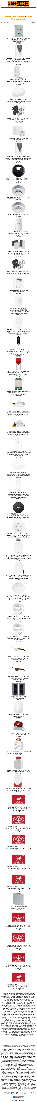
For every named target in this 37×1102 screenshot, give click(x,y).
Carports (9, 1053)
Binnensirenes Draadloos (17, 1005)
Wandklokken (31, 1087)
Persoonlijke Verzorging (27, 1073)
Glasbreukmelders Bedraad (12, 1016)
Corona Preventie (5, 1054)
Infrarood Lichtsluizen (22, 1019)
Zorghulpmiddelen (23, 1090)
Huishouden (14, 1064)
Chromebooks (16, 1053)
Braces (21, 1052)
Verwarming (13, 1087)
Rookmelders (18, 1026)
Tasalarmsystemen (17, 1029)
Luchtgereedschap (6, 1069)
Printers (6, 1075)
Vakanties (30, 1083)
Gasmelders (16, 1014)
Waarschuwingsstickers (11, 1034)
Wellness (20, 1088)
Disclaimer (11, 1092)
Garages (19, 1058)
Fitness (18, 1057)
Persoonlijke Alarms (26, 1025)
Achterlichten (22, 1045)
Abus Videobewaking (23, 993)
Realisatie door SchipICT (18, 1100)
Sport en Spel (20, 1077)
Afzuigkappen (7, 1046)
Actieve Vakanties (31, 1045)
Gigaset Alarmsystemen (27, 1014)
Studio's (33, 1079)
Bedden (27, 1049)
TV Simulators (12, 1031)
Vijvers (19, 1087)
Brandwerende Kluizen (25, 1007)
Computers (24, 1053)
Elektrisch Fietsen (11, 1056)
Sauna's (30, 1075)
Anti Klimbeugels (25, 997)
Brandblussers (30, 1005)
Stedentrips (4, 1079)
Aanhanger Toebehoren (11, 1045)
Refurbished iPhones (14, 1075)
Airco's (14, 1046)
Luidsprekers (15, 1069)
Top (31, 1093)
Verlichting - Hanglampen (7, 1086)
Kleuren (31, 1065)
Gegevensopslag (27, 1058)
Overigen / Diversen (29, 1072)
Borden (12, 1052)
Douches (3, 1056)
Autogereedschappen (22, 1048)
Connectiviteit (31, 1053)
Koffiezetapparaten (18, 1067)
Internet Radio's (22, 1064)
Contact (5, 1092)
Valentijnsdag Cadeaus (8, 1084)
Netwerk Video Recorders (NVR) (25, 1023)
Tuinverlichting (17, 1081)
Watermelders (23, 1034)
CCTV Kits (14, 1011)
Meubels (6, 1071)
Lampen (6, 1068)
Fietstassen (12, 1057)
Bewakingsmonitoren (28, 1002)
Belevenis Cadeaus (13, 1050)
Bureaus (3, 1053)
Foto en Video (31, 1057)
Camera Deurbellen (24, 1008)
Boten (16, 1052)
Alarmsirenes (31, 994)
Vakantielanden (22, 1083)
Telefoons (12, 1080)
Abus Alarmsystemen (21, 18)
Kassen (16, 1065)
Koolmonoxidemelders (12, 1020)
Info (22, 1092)
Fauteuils (28, 1056)
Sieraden (20, 1076)
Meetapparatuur (32, 1069)
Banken (15, 1049)
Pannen (14, 1073)
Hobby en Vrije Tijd (29, 1061)
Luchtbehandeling (28, 1068)
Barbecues (21, 1049)
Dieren (34, 1054)
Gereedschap (6, 1060)
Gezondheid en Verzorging (18, 1060)
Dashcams (28, 1054)
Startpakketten (29, 1077)
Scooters (14, 1076)
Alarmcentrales (13, 994)
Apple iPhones (27, 1046)
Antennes (19, 1046)
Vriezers (24, 1087)
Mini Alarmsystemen (20, 1022)
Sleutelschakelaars (8, 1028)
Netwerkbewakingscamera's (10, 1025)
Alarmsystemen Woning (28, 996)
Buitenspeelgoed (28, 1052)
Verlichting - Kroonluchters (22, 1086)
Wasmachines (13, 1088)
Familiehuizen (21, 1056)
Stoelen (10, 1079)
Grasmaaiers (30, 1060)
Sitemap (27, 1093)
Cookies (22, 1093)
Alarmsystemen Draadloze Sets (10, 996)
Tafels (7, 1080)
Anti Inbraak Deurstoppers (11, 997)
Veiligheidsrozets (23, 1031)
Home (8, 17)
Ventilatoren (18, 1084)
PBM (18, 1073)
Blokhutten (30, 1050)
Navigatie (3, 1072)
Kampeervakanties (8, 1065)
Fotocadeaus (7, 1058)
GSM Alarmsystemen (14, 1017)
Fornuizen (24, 1057)
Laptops (19, 1068)
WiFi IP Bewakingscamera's (22, 1034)
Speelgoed (12, 1077)
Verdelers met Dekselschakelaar (21, 1032)
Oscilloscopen (19, 1072)
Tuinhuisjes (9, 1081)
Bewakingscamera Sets (13, 1002)
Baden (10, 1049)
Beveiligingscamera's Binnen (12, 1000)
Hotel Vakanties (26, 1063)
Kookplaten (28, 1067)
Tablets (3, 1080)
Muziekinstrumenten (22, 1071)
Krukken (34, 1067)
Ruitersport (24, 1075)
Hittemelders (26, 1017)
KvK (17, 1093)
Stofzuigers (17, 1079)
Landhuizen (13, 1068)
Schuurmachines (6, 1076)
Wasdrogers (5, 1088)
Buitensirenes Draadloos (9, 1008)
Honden (3, 1063)
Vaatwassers (25, 1081)
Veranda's (25, 1084)
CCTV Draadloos (15, 1010)
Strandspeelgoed (25, 1079)
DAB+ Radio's (20, 1054)
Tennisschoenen (26, 1080)
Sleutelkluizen (28, 1026)
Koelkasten (9, 1067)
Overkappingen (7, 1073)
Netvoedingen (11, 1072)
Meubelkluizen (9, 1022)
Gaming (14, 1058)
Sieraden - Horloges (29, 1076)
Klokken (3, 1067)
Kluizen (32, 1019)
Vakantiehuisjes (13, 1083)
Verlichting (32, 1084)
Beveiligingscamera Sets (23, 999)
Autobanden (12, 1048)
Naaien (31, 1071)
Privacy (13, 1093)
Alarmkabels (23, 994)
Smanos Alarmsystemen (22, 1028)
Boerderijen (6, 1052)
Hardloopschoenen (18, 1061)
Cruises (13, 1054)
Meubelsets (13, 1071)
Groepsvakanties (7, 1061)
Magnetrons (23, 1069)
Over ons (17, 1092)
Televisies (18, 1080)
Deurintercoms (23, 1011)
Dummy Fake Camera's (21, 1013)
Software (6, 1077)
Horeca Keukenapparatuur (14, 1063)
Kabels (30, 1064)
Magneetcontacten (26, 1020)
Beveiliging (18, 17)
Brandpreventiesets (11, 1007)
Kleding (26, 1065)
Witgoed (26, 1088)
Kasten (21, 1065)
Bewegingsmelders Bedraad (12, 1003)
